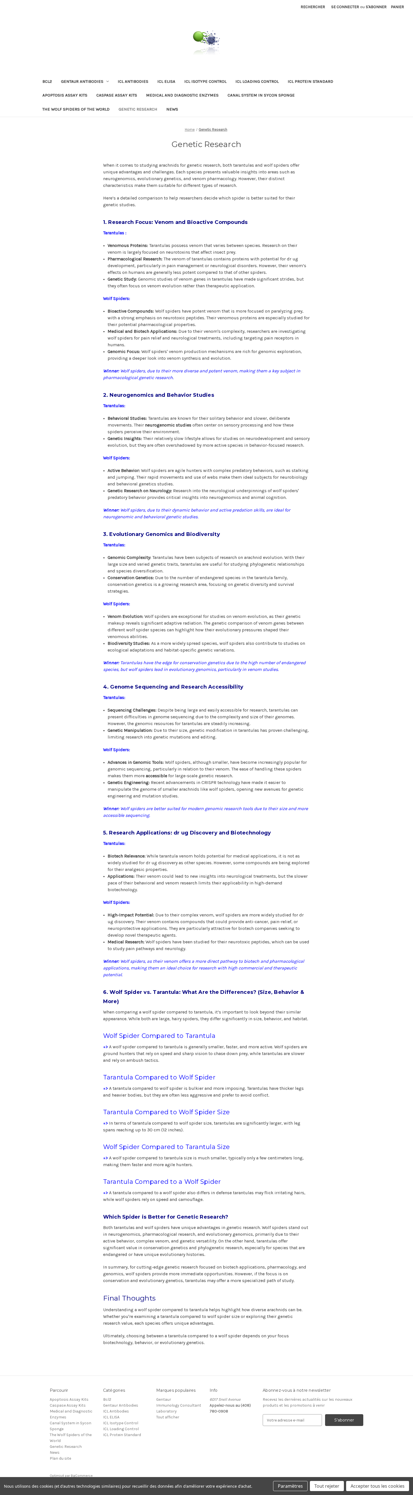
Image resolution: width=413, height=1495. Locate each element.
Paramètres (290, 1486)
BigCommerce (82, 1476)
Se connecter (345, 6)
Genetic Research (138, 109)
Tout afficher (167, 1417)
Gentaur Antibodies (82, 81)
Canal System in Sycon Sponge (261, 95)
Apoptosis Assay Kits (64, 95)
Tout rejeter (326, 1486)
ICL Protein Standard (310, 81)
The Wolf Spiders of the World (76, 109)
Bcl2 (47, 81)
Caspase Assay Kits (116, 95)
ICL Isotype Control (205, 81)
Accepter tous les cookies (378, 1486)
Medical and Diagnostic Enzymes (182, 95)
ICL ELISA (166, 81)
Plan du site (60, 1458)
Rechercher (313, 6)
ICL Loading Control (257, 81)
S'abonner (376, 6)
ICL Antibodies (133, 81)
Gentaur (163, 1399)
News (172, 109)
